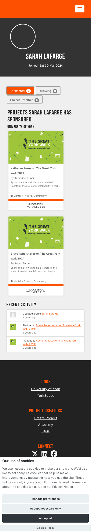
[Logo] (26, 9)
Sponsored (19, 91)
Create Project (45, 418)
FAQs (45, 431)
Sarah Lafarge (49, 313)
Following (47, 91)
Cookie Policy (45, 527)
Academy (45, 424)
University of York (45, 389)
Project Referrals (24, 100)
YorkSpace (45, 395)
